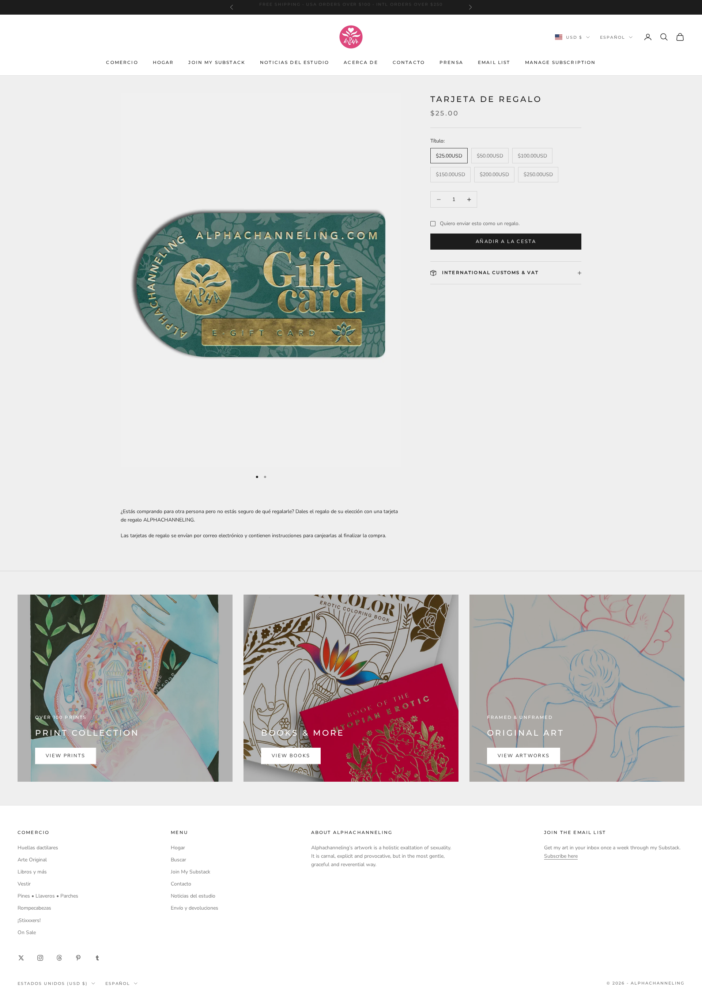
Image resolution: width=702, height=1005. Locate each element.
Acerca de (361, 62)
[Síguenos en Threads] (59, 958)
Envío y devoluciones (194, 907)
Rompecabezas (34, 907)
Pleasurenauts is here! (351, 7)
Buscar (178, 859)
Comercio (122, 62)
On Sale (27, 932)
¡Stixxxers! (29, 920)
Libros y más (32, 871)
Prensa (451, 62)
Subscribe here (561, 856)
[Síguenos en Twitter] (21, 958)
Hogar (163, 62)
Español (612, 37)
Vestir (24, 883)
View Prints (66, 755)
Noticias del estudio (294, 62)
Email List (494, 62)
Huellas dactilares (38, 847)
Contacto (409, 62)
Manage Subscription (560, 62)
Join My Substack (216, 62)
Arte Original (32, 859)
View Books (291, 755)
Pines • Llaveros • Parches (48, 895)
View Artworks (524, 755)
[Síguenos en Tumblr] (97, 958)
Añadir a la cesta (506, 241)
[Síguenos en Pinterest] (78, 958)
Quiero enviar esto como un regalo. (480, 223)
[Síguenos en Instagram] (40, 958)
